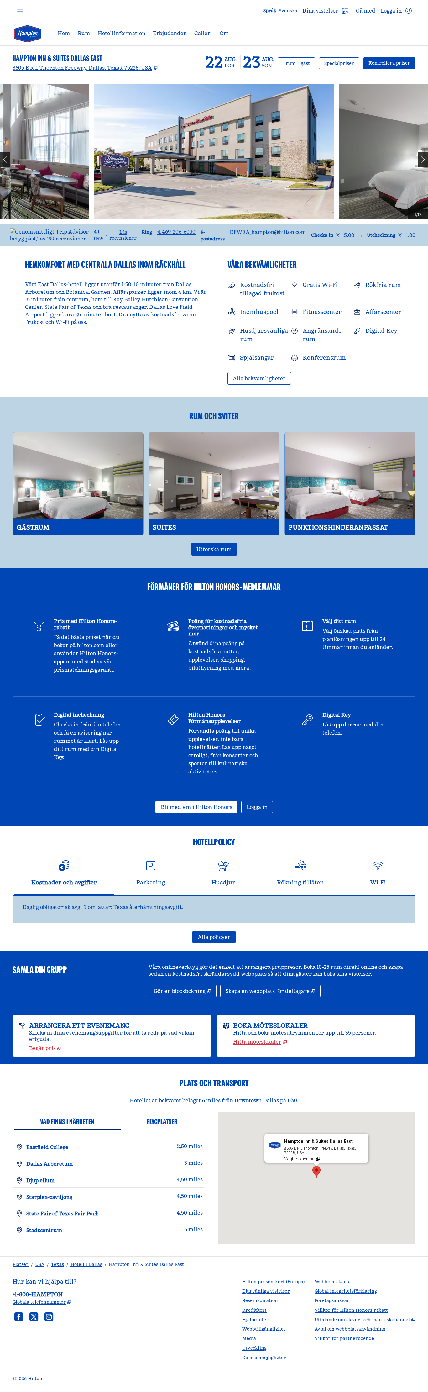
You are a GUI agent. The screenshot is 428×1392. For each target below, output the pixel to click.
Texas (57, 1264)
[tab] (64, 875)
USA (39, 1264)
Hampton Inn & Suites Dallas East (146, 1264)
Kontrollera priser (391, 63)
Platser (21, 1264)
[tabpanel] (214, 909)
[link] (176, 231)
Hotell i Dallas (86, 1264)
